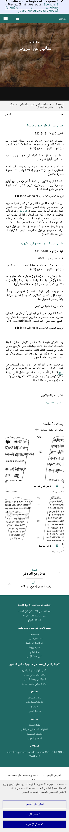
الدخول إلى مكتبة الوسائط (52, 430)
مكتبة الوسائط (34, 698)
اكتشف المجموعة (35, 734)
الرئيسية (60, 104)
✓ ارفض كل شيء (34, 824)
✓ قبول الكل (34, 814)
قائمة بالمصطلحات (34, 702)
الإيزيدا (23, 211)
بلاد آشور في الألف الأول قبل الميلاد (34, 611)
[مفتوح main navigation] (6, 18)
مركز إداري (34, 652)
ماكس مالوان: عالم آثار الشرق (34, 670)
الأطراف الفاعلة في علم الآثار (35, 729)
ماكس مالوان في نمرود (34, 675)
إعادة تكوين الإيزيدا (34, 639)
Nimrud (62, 19)
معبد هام (34, 634)
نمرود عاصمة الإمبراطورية (34, 616)
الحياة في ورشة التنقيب (34, 679)
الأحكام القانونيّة (34, 738)
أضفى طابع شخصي (34, 804)
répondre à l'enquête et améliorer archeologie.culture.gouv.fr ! (32, 8)
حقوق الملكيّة (35, 725)
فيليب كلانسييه (53, 403)
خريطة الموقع (34, 711)
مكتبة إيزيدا (34, 648)
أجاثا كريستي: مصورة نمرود (34, 684)
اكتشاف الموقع (34, 620)
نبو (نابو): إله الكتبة (34, 643)
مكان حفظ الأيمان (34, 656)
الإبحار (8, 114)
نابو (60, 372)
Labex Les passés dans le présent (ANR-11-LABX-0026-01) (35, 754)
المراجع (34, 707)
